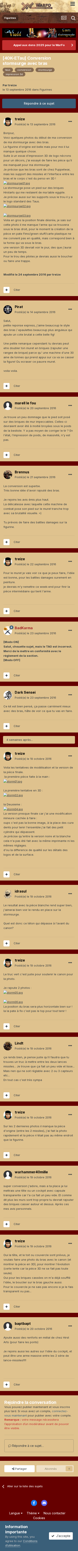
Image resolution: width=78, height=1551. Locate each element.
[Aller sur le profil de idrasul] (7, 894)
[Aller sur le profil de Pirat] (7, 309)
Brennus (22, 472)
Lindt (19, 1043)
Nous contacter (54, 1513)
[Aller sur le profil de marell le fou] (7, 405)
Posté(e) (35, 124)
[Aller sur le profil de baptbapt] (7, 1326)
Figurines (46, 89)
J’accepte (62, 1536)
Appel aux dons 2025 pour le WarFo (39, 45)
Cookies (39, 1518)
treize (12, 85)
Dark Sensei (25, 692)
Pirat (19, 307)
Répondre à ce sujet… (27, 1446)
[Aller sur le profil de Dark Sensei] (7, 695)
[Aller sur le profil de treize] (7, 121)
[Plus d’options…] (70, 121)
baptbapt (23, 1323)
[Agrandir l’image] (16, 183)
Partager (20, 1468)
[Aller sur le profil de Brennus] (7, 474)
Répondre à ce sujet (39, 103)
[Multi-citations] (6, 290)
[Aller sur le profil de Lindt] (7, 1046)
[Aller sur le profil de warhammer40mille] (7, 1174)
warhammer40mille (31, 1172)
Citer (17, 289)
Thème (32, 1513)
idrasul (20, 891)
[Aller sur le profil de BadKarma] (7, 630)
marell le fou (25, 403)
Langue (15, 1513)
